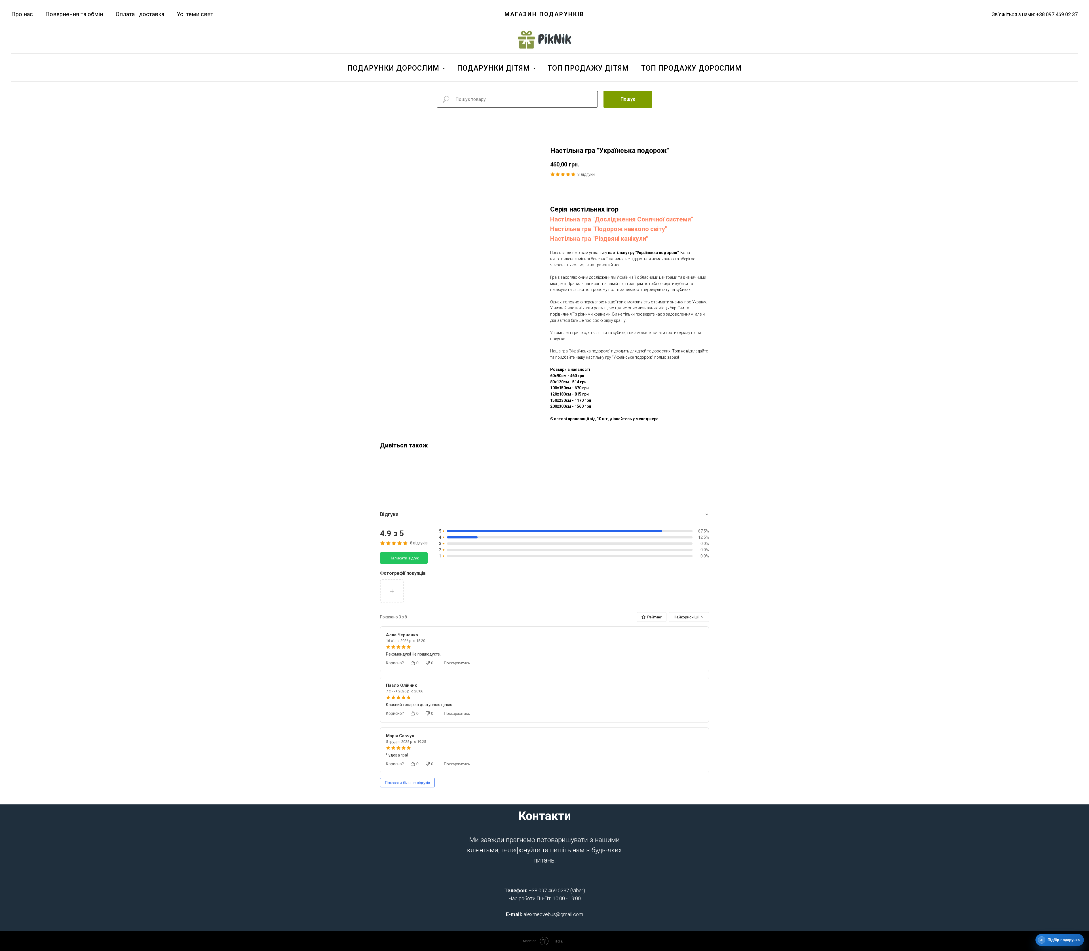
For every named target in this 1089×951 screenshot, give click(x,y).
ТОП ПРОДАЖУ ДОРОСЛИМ (691, 68)
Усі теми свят (195, 14)
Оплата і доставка (140, 14)
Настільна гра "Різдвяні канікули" (599, 238)
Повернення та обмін (74, 14)
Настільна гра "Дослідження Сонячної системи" (621, 219)
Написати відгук (404, 558)
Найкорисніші (686, 617)
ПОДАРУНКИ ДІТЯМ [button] (494, 68)
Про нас (22, 14)
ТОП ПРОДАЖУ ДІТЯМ (588, 68)
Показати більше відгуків (407, 782)
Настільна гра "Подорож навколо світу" (608, 229)
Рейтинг (654, 617)
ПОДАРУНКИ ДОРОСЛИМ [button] (394, 68)
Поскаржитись (457, 663)
